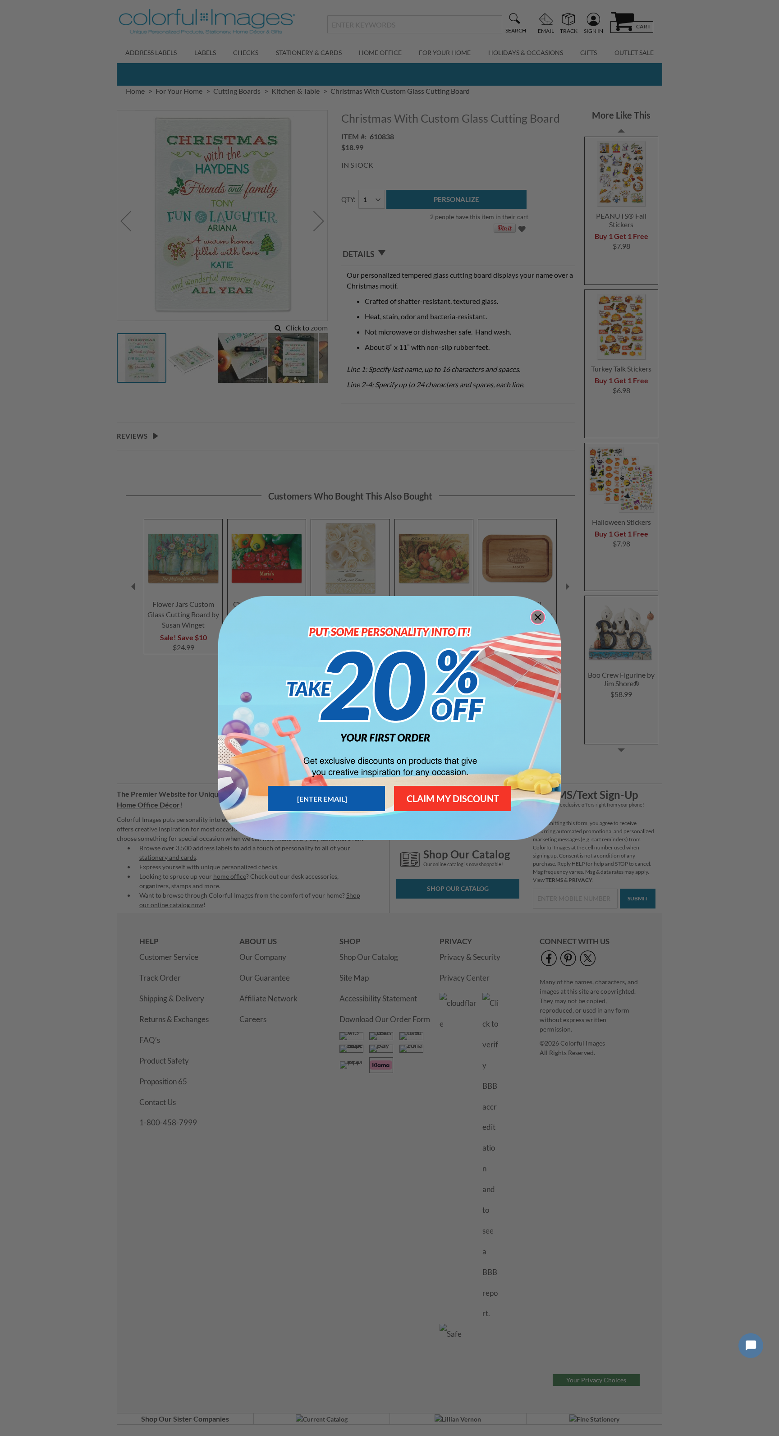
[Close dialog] (538, 617)
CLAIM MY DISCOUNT (453, 798)
